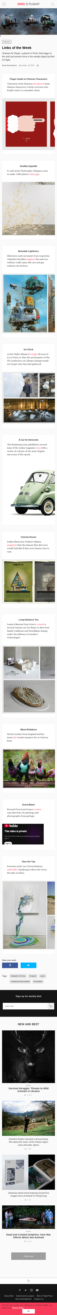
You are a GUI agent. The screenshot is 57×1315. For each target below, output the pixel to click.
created (40, 624)
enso (38, 447)
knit (15, 737)
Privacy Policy (18, 1308)
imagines (30, 259)
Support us (39, 1299)
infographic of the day (18, 976)
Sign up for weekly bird (28, 996)
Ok (28, 1311)
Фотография (38, 981)
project (42, 976)
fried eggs (34, 174)
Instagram (32, 976)
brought (33, 354)
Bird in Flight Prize (45, 1296)
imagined (11, 544)
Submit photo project (25, 1296)
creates (37, 809)
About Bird (8, 1296)
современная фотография (20, 981)
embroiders (12, 869)
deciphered (38, 83)
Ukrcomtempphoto (23, 1299)
